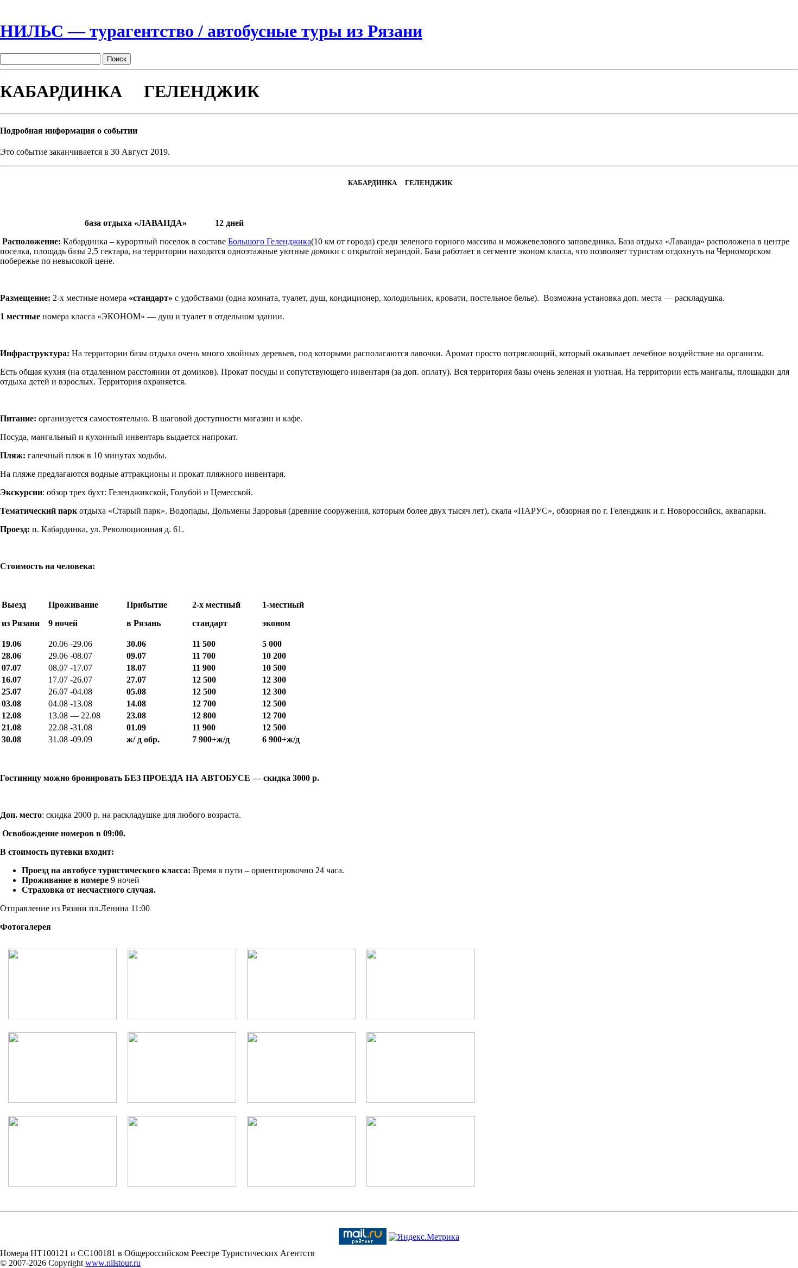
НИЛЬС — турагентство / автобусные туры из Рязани (211, 31)
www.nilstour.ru (113, 1262)
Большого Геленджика (269, 241)
